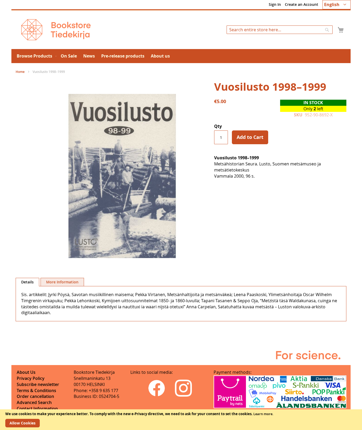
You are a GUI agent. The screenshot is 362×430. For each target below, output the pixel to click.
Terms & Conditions (36, 390)
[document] (181, 419)
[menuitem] (36, 56)
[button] (336, 5)
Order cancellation (35, 396)
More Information (62, 281)
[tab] (27, 282)
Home (20, 71)
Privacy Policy (31, 378)
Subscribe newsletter (38, 384)
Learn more (262, 413)
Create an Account (301, 4)
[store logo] (56, 29)
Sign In (275, 4)
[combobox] (280, 29)
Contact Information (37, 408)
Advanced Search (34, 402)
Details (27, 281)
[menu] (181, 56)
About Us (26, 372)
